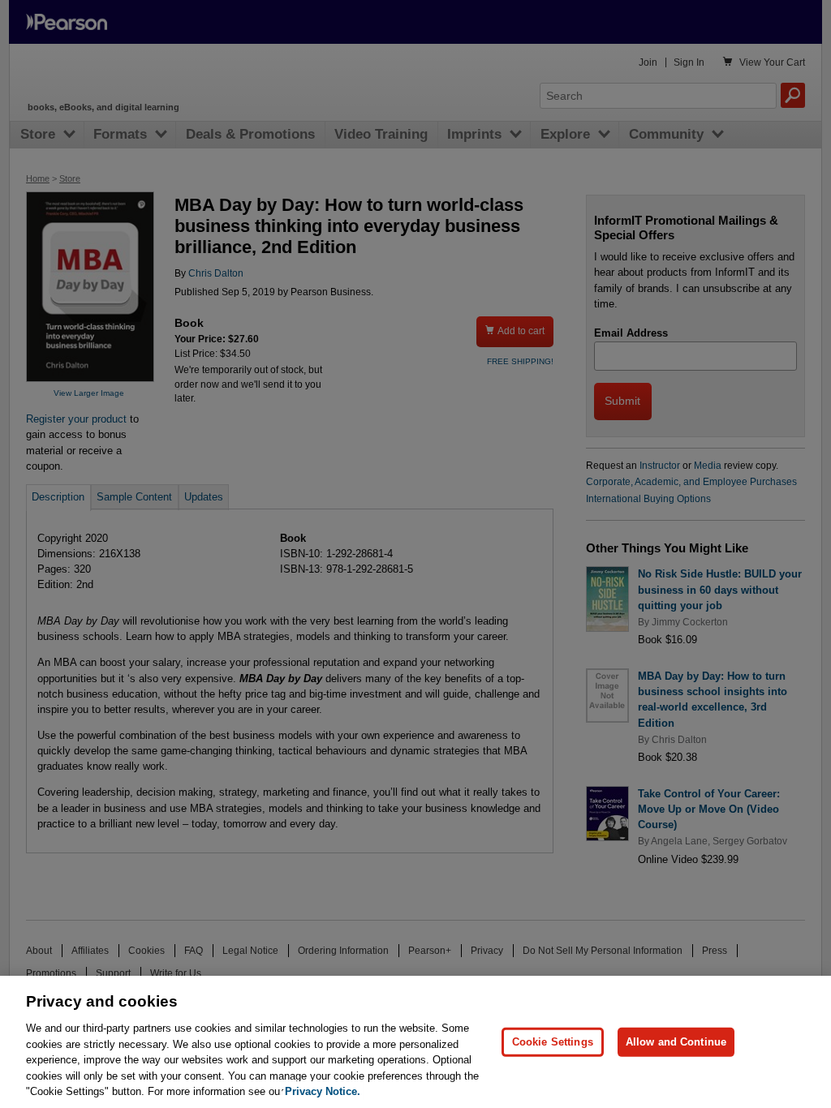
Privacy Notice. (322, 1091)
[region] (415, 1042)
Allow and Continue (676, 1042)
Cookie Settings (552, 1042)
